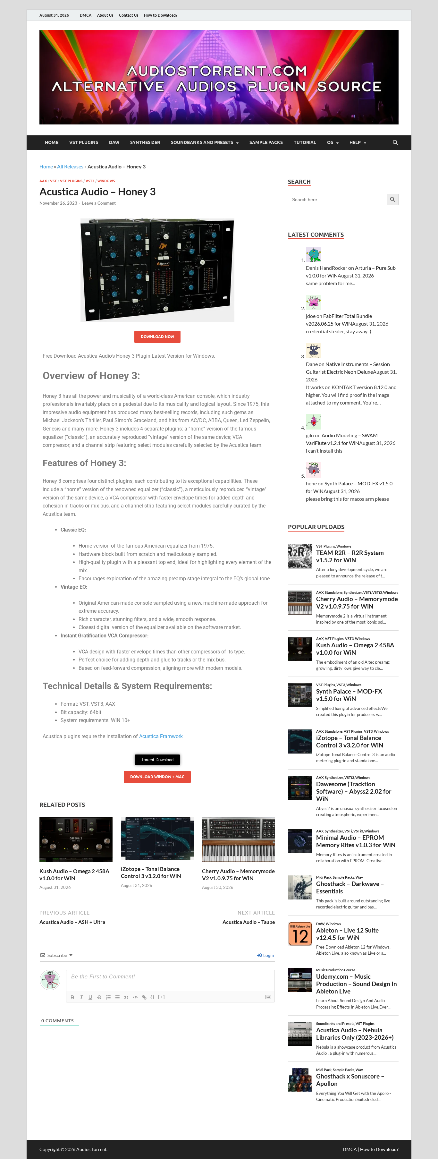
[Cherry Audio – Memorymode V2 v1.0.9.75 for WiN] (238, 842)
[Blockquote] (126, 997)
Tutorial (305, 142)
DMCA (85, 15)
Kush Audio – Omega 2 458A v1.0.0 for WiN (74, 875)
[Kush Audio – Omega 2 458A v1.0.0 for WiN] (76, 842)
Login (268, 955)
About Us (105, 15)
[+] (161, 996)
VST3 (90, 181)
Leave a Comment (99, 203)
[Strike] (99, 997)
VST (53, 181)
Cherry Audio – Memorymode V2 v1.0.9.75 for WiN (238, 875)
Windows (106, 181)
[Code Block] (135, 997)
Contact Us (128, 15)
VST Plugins (83, 142)
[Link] (144, 997)
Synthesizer (145, 142)
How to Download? (160, 15)
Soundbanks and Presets (202, 142)
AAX (43, 181)
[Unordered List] (117, 997)
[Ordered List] (108, 997)
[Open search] (395, 142)
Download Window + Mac (157, 776)
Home (51, 142)
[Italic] (81, 997)
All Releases (70, 166)
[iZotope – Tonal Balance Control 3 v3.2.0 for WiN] (157, 841)
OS (330, 142)
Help (355, 142)
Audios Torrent (91, 1149)
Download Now (157, 336)
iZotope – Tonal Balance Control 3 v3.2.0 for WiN (151, 872)
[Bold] (72, 997)
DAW (114, 142)
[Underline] (90, 997)
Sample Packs (266, 142)
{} (152, 996)
